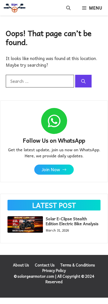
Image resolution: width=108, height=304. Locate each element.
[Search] (83, 81)
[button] (68, 8)
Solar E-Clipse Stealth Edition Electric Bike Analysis (72, 221)
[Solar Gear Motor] (14, 8)
